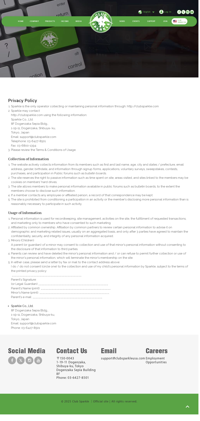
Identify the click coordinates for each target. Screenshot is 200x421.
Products (50, 21)
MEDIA (79, 21)
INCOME (65, 21)
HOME (21, 21)
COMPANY (34, 21)
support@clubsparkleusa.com (123, 358)
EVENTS (136, 21)
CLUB (182, 21)
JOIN (165, 21)
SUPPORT (151, 21)
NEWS (122, 21)
